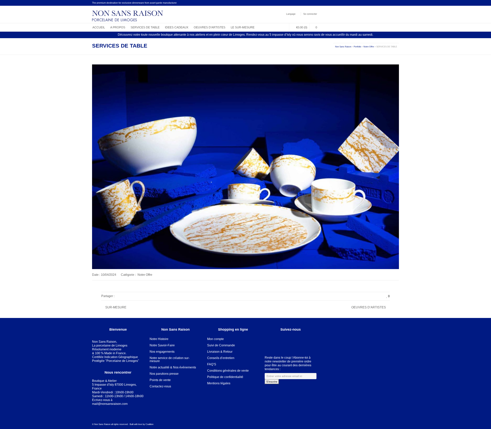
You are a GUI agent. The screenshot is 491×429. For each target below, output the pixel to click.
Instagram (316, 3)
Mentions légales (218, 383)
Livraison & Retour (219, 351)
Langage (291, 14)
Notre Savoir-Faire (162, 345)
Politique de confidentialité (225, 377)
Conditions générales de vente (228, 370)
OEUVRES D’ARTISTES (368, 307)
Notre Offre (368, 46)
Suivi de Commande (221, 345)
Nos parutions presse (164, 373)
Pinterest (310, 3)
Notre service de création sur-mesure (169, 359)
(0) (301, 27)
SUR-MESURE (115, 307)
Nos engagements (162, 351)
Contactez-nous (160, 386)
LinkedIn (305, 3)
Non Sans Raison (343, 46)
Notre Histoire (159, 339)
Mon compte (215, 339)
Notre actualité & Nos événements (173, 367)
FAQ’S (211, 364)
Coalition (149, 424)
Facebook (299, 3)
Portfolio (357, 46)
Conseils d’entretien (220, 358)
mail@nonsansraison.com (110, 403)
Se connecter (310, 14)
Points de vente (160, 380)
